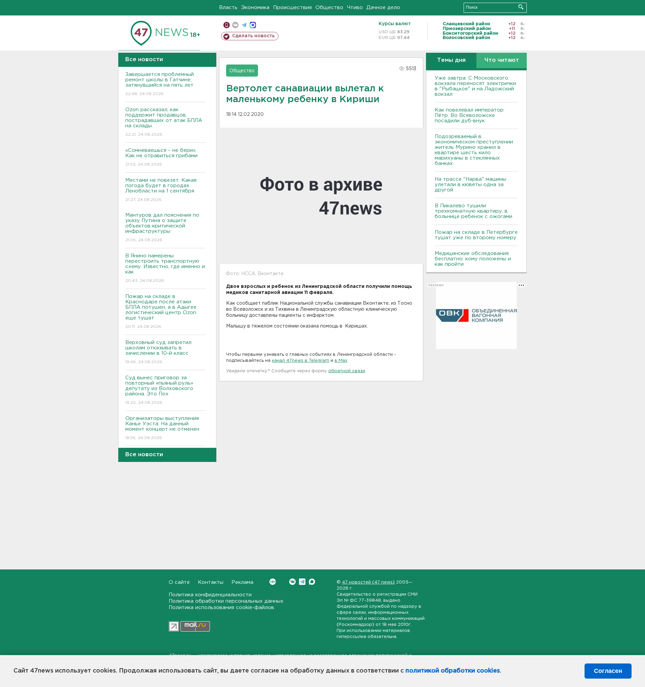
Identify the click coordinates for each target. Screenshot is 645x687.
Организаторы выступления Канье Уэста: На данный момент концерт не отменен (162, 428)
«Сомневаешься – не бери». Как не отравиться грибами (161, 157)
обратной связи (346, 371)
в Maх (341, 360)
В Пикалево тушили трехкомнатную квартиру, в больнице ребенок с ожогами (473, 211)
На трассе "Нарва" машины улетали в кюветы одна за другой (470, 184)
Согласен (608, 671)
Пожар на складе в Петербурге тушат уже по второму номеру (476, 235)
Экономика (255, 7)
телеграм (244, 25)
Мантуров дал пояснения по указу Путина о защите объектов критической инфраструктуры (162, 227)
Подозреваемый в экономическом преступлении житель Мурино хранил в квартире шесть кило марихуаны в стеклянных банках (474, 150)
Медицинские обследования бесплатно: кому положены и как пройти (473, 258)
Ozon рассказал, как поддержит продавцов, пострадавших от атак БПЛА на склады (163, 122)
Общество (329, 7)
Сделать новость (253, 36)
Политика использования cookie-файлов (221, 607)
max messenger (253, 25)
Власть (228, 7)
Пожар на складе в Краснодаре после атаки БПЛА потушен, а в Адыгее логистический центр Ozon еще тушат (161, 311)
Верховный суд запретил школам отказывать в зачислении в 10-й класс (158, 352)
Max (312, 581)
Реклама (242, 582)
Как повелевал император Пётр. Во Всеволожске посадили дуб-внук (469, 115)
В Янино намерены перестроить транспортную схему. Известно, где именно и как (165, 268)
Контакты (210, 582)
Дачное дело (383, 7)
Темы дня (451, 60)
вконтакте (235, 25)
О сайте (179, 582)
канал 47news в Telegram (300, 360)
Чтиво (355, 7)
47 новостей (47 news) (368, 582)
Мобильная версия (226, 25)
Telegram (302, 581)
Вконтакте (292, 581)
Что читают (501, 60)
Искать (520, 6)
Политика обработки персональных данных (226, 601)
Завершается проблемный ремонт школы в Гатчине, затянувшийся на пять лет (159, 84)
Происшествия (292, 7)
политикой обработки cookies (452, 671)
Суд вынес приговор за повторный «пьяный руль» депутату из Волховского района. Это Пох (159, 390)
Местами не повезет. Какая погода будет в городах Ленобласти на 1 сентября (161, 190)
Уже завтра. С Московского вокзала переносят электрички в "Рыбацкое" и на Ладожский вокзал (475, 86)
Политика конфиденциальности (210, 595)
